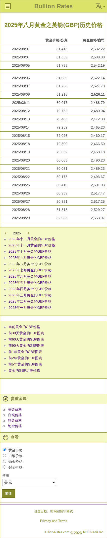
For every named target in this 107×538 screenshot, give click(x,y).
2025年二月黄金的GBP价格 (30, 301)
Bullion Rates (53, 6)
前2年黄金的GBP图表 (25, 358)
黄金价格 (15, 409)
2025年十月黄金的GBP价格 (30, 251)
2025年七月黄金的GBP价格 (30, 270)
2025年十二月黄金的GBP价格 (31, 239)
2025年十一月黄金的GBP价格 (31, 245)
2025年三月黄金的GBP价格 (30, 295)
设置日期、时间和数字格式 (53, 511)
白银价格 (15, 415)
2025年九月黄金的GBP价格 (30, 258)
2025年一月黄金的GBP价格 (30, 308)
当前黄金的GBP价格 (24, 327)
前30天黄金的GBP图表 (26, 333)
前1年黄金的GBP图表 (25, 352)
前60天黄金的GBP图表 (26, 339)
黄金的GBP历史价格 (24, 370)
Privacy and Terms (53, 521)
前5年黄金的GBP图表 (25, 364)
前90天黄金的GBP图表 (26, 346)
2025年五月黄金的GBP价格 (30, 283)
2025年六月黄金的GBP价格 (30, 276)
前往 (8, 493)
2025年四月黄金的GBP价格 (30, 289)
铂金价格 (15, 420)
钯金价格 (15, 426)
